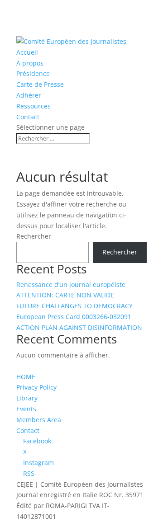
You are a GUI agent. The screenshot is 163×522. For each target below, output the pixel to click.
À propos (29, 63)
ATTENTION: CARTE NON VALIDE (65, 295)
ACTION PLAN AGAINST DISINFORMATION (79, 327)
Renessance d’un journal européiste (70, 284)
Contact (27, 117)
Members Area (38, 419)
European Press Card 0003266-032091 (73, 316)
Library (27, 398)
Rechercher (33, 236)
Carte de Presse (40, 84)
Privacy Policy (36, 387)
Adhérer (28, 95)
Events (26, 408)
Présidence (33, 73)
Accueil (27, 52)
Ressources (33, 106)
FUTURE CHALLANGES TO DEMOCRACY (74, 305)
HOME (25, 376)
